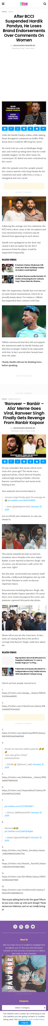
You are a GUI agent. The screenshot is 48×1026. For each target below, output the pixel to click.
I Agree (24, 1022)
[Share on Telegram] (24, 129)
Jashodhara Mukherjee (24, 45)
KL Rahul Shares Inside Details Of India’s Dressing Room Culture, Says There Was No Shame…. (30, 279)
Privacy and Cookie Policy (33, 1019)
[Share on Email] (37, 129)
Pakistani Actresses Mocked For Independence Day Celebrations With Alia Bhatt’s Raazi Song (30, 671)
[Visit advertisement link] (24, 973)
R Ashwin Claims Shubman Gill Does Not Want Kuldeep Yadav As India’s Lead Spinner (29, 267)
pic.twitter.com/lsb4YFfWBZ (21, 500)
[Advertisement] (24, 75)
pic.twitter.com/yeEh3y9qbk (18, 831)
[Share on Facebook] (5, 129)
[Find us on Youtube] (33, 927)
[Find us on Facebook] (15, 927)
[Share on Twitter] (11, 129)
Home (4, 12)
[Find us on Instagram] (27, 927)
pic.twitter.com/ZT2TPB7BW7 (18, 806)
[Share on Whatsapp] (17, 129)
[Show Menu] (3, 4)
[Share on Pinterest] (30, 129)
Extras (11, 12)
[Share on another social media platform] (43, 129)
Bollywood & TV (15, 399)
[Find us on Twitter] (21, 927)
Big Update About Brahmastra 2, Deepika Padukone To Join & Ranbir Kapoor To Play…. (30, 660)
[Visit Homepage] (24, 3)
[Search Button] (45, 4)
